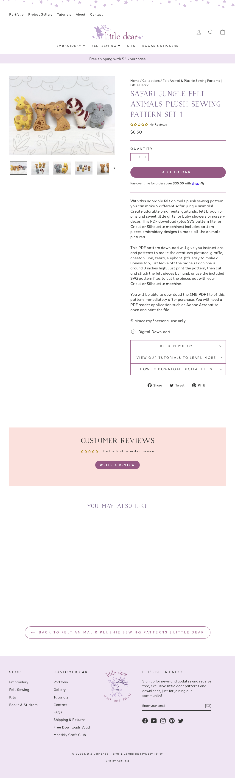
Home (134, 80)
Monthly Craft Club (69, 734)
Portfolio (16, 14)
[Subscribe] (208, 706)
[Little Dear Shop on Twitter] (181, 720)
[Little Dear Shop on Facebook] (145, 720)
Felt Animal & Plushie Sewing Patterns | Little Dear (176, 82)
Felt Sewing (105, 45)
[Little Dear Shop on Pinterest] (172, 720)
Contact (96, 14)
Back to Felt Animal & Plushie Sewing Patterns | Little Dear (120, 632)
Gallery (59, 689)
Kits (131, 45)
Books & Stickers (160, 45)
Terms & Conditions (125, 753)
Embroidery (69, 45)
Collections (151, 80)
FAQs (57, 712)
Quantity (141, 148)
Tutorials (64, 14)
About (80, 14)
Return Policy (176, 346)
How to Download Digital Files (176, 369)
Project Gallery (40, 14)
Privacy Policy (152, 753)
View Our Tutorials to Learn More (176, 358)
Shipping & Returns (69, 719)
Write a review (117, 465)
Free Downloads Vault (71, 727)
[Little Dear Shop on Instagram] (163, 720)
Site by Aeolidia (117, 760)
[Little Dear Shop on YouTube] (154, 720)
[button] (139, 124)
